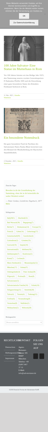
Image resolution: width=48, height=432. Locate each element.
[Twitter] (41, 356)
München (12, 267)
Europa (36, 227)
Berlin (10, 227)
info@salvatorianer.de (27, 373)
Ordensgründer (13, 272)
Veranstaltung (24, 299)
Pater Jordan (29, 272)
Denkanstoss (23, 227)
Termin (21, 294)
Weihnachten (13, 308)
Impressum (9, 358)
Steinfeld (29, 290)
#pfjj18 (11, 218)
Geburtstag (32, 231)
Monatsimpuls (31, 263)
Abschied (23, 218)
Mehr (8, 204)
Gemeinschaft (13, 236)
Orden (24, 267)
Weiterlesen (7, 98)
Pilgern (11, 276)
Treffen (11, 299)
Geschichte (28, 236)
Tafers (10, 294)
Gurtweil (12, 245)
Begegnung (28, 222)
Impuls (24, 245)
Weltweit (26, 308)
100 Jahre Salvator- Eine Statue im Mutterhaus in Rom (23, 67)
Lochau (20, 258)
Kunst (10, 258)
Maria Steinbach (14, 263)
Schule (35, 285)
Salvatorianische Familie (17, 285)
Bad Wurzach (13, 222)
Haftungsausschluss (9, 353)
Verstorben (12, 303)
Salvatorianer (13, 281)
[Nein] (45, 14)
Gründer (26, 240)
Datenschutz (9, 347)
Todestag (32, 294)
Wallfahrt (24, 303)
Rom (31, 276)
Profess (21, 276)
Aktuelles (17, 95)
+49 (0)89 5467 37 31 (24, 364)
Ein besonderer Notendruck (21, 137)
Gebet (20, 231)
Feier (10, 231)
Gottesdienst (12, 240)
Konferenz (27, 254)
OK (24, 16)
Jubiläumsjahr (13, 254)
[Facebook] (35, 356)
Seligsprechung (14, 290)
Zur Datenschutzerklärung (24, 23)
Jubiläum (26, 249)
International (13, 249)
